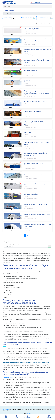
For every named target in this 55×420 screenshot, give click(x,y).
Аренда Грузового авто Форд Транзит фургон (36, 143)
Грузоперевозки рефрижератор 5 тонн (37, 214)
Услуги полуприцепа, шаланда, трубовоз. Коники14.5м (34, 123)
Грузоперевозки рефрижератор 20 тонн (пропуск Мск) (37, 225)
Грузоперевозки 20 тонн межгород (36, 204)
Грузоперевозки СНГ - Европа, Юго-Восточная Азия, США (36, 40)
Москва (26, 42)
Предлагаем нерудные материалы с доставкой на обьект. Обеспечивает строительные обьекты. (36, 92)
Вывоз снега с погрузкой (32, 111)
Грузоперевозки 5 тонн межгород (35, 184)
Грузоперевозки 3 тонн (31, 194)
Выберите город (36, 2)
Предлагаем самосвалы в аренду (35, 101)
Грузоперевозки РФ (30, 71)
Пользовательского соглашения (31, 244)
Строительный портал (8, 377)
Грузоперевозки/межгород (33, 174)
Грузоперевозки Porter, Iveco (33, 164)
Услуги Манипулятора (31, 29)
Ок (49, 246)
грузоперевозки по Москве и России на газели (37, 50)
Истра (26, 31)
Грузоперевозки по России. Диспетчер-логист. (37, 61)
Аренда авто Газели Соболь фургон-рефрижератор (36, 154)
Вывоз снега (28, 132)
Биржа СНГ (29, 413)
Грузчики (27, 81)
